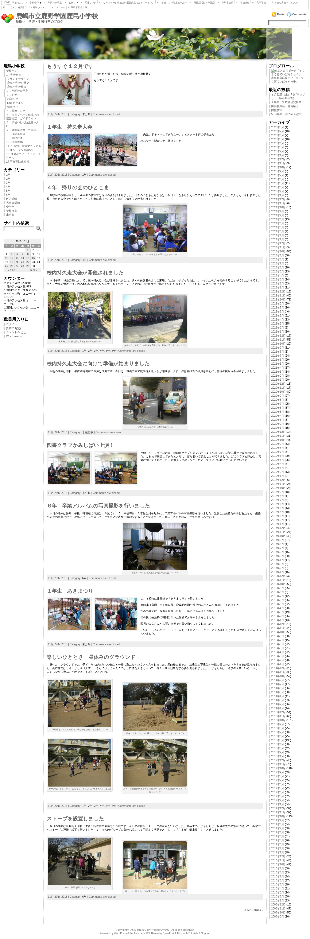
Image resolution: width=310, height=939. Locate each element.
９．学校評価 (242, 2)
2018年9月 (277, 491)
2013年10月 (278, 720)
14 (22, 258)
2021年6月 (277, 359)
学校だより (18, 2)
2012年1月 (277, 804)
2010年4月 (277, 888)
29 (27, 266)
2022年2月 (277, 327)
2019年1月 (277, 475)
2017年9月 (277, 540)
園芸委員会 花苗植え (285, 106)
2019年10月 (278, 439)
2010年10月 (278, 864)
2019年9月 (277, 443)
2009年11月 (278, 908)
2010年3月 (277, 892)
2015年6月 (277, 644)
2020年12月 (278, 383)
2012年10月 (278, 768)
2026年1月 (277, 155)
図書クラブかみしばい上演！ (80, 445)
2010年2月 (277, 896)
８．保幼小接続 (225, 2)
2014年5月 (277, 692)
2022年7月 (277, 307)
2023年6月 (277, 267)
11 (6, 258)
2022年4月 (277, 319)
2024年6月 (277, 219)
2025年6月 (277, 179)
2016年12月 (278, 576)
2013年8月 (277, 728)
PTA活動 (11, 198)
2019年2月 (277, 471)
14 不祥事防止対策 (77, 7)
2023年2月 (277, 283)
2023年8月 (277, 259)
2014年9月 (277, 680)
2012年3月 (277, 796)
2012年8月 (277, 776)
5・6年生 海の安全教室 (286, 114)
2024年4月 (277, 227)
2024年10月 (278, 207)
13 (17, 258)
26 (11, 266)
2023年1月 (277, 287)
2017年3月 (277, 564)
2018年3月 (277, 515)
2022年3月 (277, 323)
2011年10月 (278, 816)
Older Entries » (253, 910)
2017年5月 (277, 556)
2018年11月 (278, 483)
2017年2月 (277, 568)
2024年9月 (277, 211)
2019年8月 (277, 447)
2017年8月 (277, 544)
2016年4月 (277, 608)
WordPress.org (15, 336)
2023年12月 (278, 243)
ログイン (11, 324)
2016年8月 (277, 592)
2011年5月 (277, 836)
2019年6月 (277, 455)
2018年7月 (277, 499)
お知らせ (12, 98)
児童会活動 (13, 202)
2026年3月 (277, 147)
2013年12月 (278, 712)
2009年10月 (278, 912)
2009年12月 (278, 904)
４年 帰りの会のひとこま (78, 187)
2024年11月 (278, 203)
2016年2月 (277, 616)
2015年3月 (277, 656)
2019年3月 (277, 467)
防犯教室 (276, 110)
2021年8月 (277, 351)
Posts (280, 14)
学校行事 (11, 210)
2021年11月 (278, 339)
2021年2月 (277, 375)
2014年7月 (277, 684)
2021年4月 (277, 367)
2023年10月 (278, 251)
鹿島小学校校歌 (16, 86)
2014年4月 (277, 696)
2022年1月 (277, 331)
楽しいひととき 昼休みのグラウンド (91, 657)
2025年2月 (277, 191)
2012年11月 (278, 764)
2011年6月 (277, 832)
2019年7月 (277, 451)
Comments (299, 14)
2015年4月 (277, 652)
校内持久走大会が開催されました (85, 272)
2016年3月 (277, 612)
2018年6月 (277, 503)
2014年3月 (277, 700)
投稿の (13, 328)
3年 (8, 182)
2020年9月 (277, 395)
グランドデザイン (18, 78)
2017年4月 (277, 560)
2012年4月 (277, 792)
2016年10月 (278, 584)
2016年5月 (277, 604)
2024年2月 (277, 235)
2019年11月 (278, 435)
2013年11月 (278, 716)
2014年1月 (277, 708)
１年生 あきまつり (70, 591)
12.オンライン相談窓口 (15, 7)
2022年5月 (277, 315)
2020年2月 (277, 423)
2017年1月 (277, 572)
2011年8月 (277, 824)
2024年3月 (277, 231)
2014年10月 (278, 676)
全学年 (10, 206)
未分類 (10, 214)
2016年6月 (277, 600)
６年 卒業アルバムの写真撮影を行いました (98, 505)
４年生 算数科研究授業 (286, 102)
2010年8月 (277, 872)
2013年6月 (277, 736)
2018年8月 (277, 495)
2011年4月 (277, 840)
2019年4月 (277, 463)
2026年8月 (277, 127)
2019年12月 (278, 431)
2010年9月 (277, 868)
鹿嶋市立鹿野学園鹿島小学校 (57, 16)
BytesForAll (169, 933)
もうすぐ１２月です (70, 66)
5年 (8, 190)
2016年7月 (277, 596)
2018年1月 (277, 523)
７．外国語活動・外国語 (202, 2)
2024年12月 (278, 199)
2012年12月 (278, 760)
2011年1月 (277, 852)
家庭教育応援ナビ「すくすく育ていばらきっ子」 (287, 79)
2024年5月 (277, 223)
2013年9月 (277, 724)
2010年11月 (278, 860)
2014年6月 (277, 688)
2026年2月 (277, 151)
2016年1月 (277, 620)
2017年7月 (277, 548)
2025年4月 (277, 187)
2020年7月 (277, 403)
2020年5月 (277, 411)
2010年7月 (277, 876)
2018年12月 (278, 479)
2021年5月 (277, 363)
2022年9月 (277, 303)
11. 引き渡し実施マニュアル (283, 2)
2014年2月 (277, 704)
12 (11, 258)
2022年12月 (278, 291)
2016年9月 (277, 588)
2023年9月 (277, 255)
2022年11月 (278, 295)
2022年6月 (277, 311)
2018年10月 (278, 487)
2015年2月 (277, 660)
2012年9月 (277, 772)
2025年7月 (277, 175)
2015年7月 (277, 640)
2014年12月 (278, 668)
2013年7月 (277, 732)
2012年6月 (277, 784)
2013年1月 (277, 756)
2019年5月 (277, 459)
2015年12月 (278, 624)
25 (6, 266)
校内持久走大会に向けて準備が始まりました (98, 363)
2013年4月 (277, 744)
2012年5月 (277, 788)
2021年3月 (277, 371)
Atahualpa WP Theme (146, 933)
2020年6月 (277, 407)
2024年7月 (277, 215)
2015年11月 (278, 628)
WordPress (120, 933)
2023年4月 (277, 275)
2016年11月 (278, 580)
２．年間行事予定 (52, 2)
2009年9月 (277, 916)
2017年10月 (278, 536)
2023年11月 (278, 247)
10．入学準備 (259, 2)
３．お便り (70, 2)
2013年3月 (277, 748)
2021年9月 (277, 347)
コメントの (16, 332)
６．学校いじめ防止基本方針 (172, 2)
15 (27, 258)
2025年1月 (277, 195)
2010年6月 (277, 880)
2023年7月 (277, 263)
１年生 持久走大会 (69, 127)
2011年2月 (277, 848)
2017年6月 (277, 552)
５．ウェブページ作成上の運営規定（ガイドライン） (126, 2)
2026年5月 (277, 139)
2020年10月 (278, 391)
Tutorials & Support (199, 933)
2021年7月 (277, 355)
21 (22, 262)
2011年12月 (278, 808)
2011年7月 (277, 828)
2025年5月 (277, 183)
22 (27, 262)
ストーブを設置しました (75, 818)
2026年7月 (277, 131)
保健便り (12, 106)
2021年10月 (278, 343)
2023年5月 (277, 271)
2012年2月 (277, 800)
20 (17, 262)
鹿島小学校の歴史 (18, 82)
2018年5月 (277, 507)
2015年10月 (278, 632)
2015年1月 (277, 664)
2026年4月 (277, 143)
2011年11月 (278, 812)
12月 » (33, 270)
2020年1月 (277, 427)
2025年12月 (278, 159)
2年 (8, 178)
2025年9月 (277, 171)
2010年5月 (277, 884)
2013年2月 (277, 752)
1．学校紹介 (32, 2)
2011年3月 (277, 844)
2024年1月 (277, 239)
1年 (8, 174)
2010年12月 (278, 856)
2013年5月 (277, 740)
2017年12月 (278, 527)
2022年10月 (278, 299)
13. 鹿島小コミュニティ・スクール (47, 7)
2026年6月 (277, 135)
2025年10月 (278, 167)
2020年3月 (277, 419)
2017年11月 (278, 531)
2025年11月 (278, 163)
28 (22, 266)
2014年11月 (278, 672)
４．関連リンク (88, 2)
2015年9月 (277, 636)
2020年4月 (277, 415)
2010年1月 (277, 900)
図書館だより (15, 102)
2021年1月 (277, 379)
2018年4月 (277, 511)
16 (33, 258)
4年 (8, 186)
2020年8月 (277, 399)
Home (6, 2)
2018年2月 (277, 519)
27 (17, 266)
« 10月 (12, 270)
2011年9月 (277, 820)
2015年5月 (277, 648)
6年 (8, 194)
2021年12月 (278, 335)
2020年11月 (278, 387)
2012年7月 (277, 780)
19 (11, 262)
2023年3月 (277, 279)
